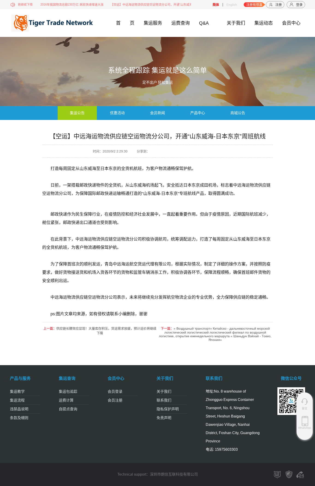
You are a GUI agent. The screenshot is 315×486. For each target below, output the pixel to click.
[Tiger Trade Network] (39, 23)
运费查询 (180, 23)
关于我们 (236, 23)
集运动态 (263, 23)
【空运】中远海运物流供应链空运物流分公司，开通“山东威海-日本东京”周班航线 (154, 4)
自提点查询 (68, 409)
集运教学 (17, 392)
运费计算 (66, 400)
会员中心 (291, 23)
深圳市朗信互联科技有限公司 (174, 474)
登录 (299, 4)
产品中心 (197, 113)
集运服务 (153, 23)
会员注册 (115, 400)
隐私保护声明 (168, 409)
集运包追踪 (68, 392)
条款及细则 (19, 418)
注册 (278, 4)
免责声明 (164, 418)
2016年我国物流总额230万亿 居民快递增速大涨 (61, 4)
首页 (125, 23)
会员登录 (115, 392)
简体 (216, 4)
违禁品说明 (19, 409)
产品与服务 (20, 378)
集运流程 (17, 400)
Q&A (204, 23)
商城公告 (237, 113)
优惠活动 (117, 113)
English (231, 4)
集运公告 (77, 113)
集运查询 (67, 378)
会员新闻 (157, 113)
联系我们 (164, 400)
